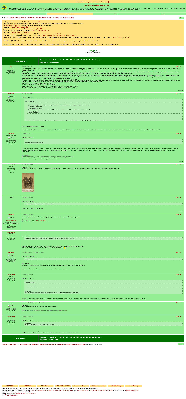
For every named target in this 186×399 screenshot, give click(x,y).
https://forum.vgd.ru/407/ (40, 30)
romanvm (11, 252)
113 (93, 60)
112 (90, 60)
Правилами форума (131, 390)
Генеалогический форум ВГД (96, 5)
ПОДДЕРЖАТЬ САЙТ (98, 386)
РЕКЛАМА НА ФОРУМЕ (63, 386)
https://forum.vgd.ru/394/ (32, 22)
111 (87, 60)
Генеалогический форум (10, 344)
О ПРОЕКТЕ (10, 386)
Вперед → (23, 61)
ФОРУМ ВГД (133, 386)
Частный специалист (11, 220)
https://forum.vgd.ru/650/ (121, 37)
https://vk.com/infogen (40, 220)
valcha (51, 62)
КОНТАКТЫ (45, 386)
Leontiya (11, 214)
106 (71, 60)
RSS (28, 392)
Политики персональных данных (62, 390)
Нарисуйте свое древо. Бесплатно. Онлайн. (91, 2)
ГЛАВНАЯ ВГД (116, 386)
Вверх (177, 66)
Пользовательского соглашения (40, 390)
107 (74, 60)
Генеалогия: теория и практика (16, 18)
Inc (11, 66)
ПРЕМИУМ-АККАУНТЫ (80, 386)
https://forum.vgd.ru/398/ (11, 25)
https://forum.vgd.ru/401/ (19, 27)
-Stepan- (56, 62)
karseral (11, 134)
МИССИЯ (28, 386)
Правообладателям (11, 395)
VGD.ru (23, 14)
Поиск (163, 14)
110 (84, 60)
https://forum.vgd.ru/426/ (20, 32)
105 (67, 60)
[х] (109, 2)
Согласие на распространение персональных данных (95, 390)
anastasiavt (11, 165)
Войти (116, 14)
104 (64, 60)
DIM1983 (11, 94)
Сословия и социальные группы (63, 18)
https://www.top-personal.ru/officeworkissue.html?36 (59, 35)
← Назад (16, 61)
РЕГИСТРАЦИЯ (70, 14)
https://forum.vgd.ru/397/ (52, 34)
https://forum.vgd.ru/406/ (34, 29)
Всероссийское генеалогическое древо (23, 393)
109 (81, 60)
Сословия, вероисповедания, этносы (39, 18)
